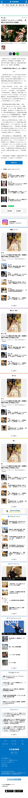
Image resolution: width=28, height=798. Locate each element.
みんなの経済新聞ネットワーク (14, 780)
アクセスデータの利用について (8, 762)
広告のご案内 (4, 766)
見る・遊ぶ (12, 5)
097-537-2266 (5, 63)
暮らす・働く (21, 5)
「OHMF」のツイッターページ (10, 169)
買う (17, 5)
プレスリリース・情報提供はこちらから (10, 760)
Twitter (15, 752)
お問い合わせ (4, 764)
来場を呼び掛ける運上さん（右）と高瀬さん (15, 68)
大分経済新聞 (14, 2)
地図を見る (14, 162)
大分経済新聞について (6, 758)
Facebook (12, 752)
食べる (7, 5)
